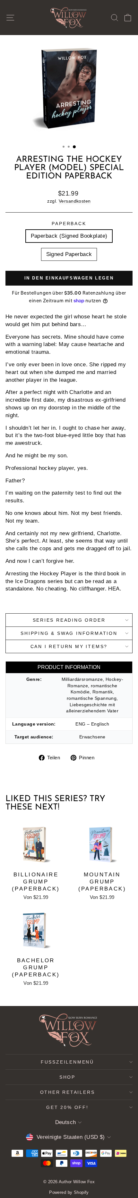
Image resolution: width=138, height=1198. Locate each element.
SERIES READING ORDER (69, 620)
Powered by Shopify (69, 1192)
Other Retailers (67, 1092)
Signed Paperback (69, 254)
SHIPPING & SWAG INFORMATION (69, 633)
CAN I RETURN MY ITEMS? (69, 646)
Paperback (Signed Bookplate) (69, 236)
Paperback (69, 223)
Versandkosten (75, 201)
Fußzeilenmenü (67, 1062)
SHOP (67, 1077)
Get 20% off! (67, 1107)
